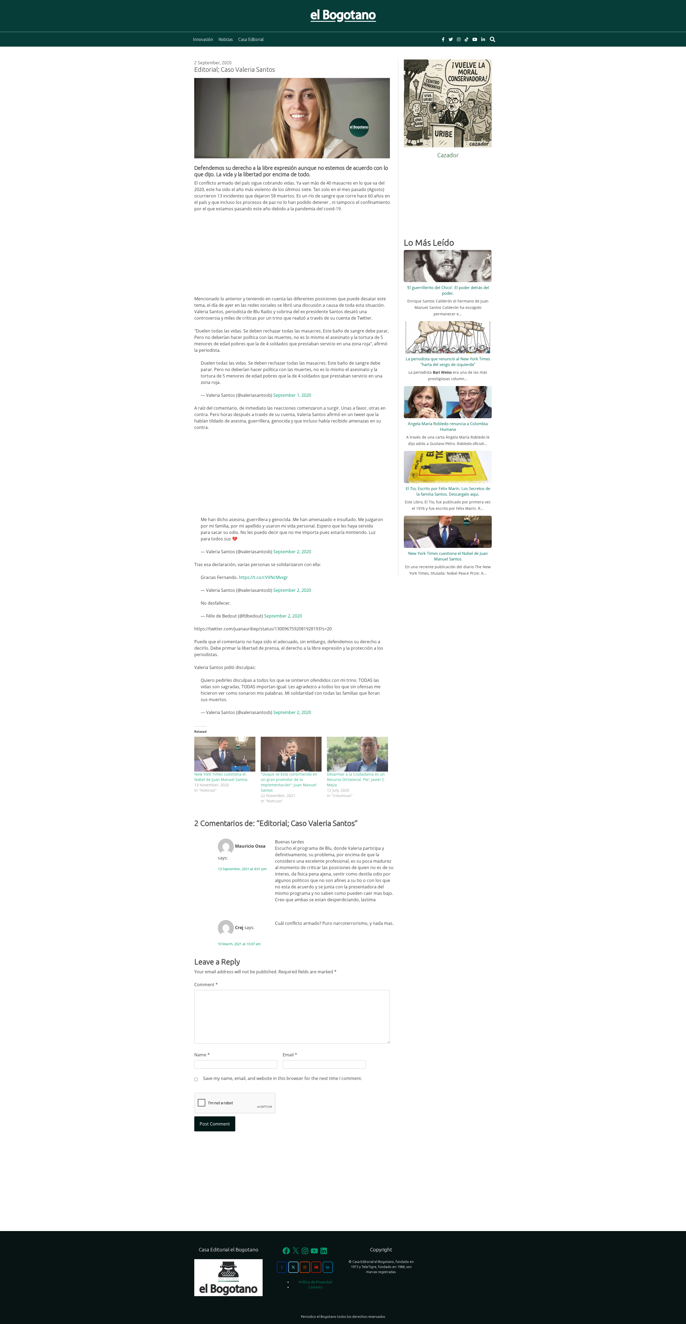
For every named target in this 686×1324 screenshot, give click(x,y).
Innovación (203, 39)
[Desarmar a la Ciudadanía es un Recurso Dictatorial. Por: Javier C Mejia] (357, 754)
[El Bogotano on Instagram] (305, 1267)
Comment (206, 985)
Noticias (225, 39)
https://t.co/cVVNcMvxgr (263, 577)
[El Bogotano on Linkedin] (328, 1267)
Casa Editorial (251, 39)
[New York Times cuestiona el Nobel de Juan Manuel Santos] (224, 754)
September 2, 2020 (292, 552)
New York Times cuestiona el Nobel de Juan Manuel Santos (221, 777)
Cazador (447, 155)
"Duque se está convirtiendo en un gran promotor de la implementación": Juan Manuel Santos (289, 782)
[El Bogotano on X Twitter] (293, 1267)
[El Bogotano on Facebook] (282, 1267)
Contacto (315, 1287)
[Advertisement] (292, 255)
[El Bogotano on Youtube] (316, 1267)
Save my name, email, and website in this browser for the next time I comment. (282, 1078)
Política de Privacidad (315, 1282)
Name (202, 1055)
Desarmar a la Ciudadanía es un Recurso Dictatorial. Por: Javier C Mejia (356, 779)
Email (290, 1055)
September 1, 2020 (292, 395)
